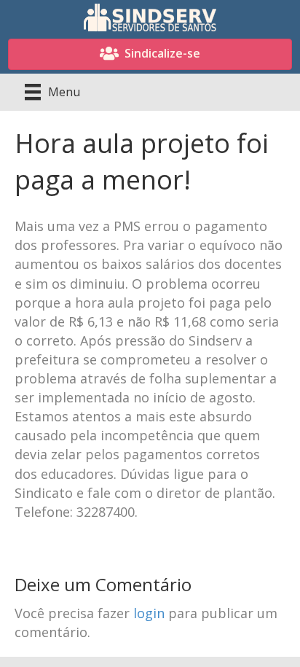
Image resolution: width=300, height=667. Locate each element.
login (149, 613)
